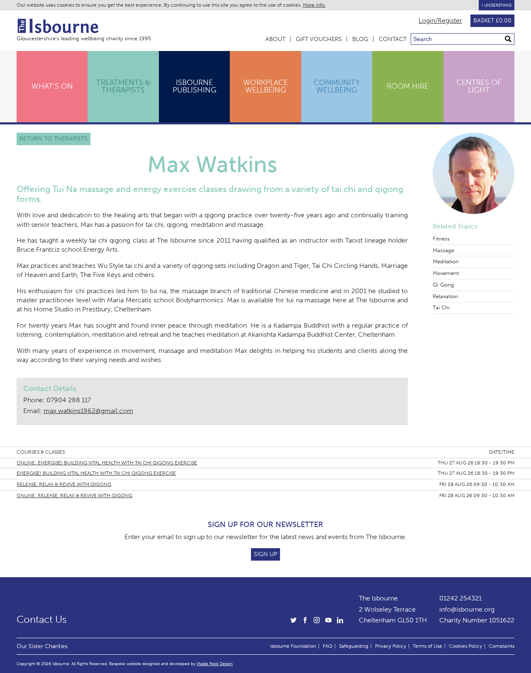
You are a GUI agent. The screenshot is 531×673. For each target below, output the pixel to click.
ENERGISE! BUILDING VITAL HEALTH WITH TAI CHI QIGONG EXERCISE (96, 473)
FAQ (327, 646)
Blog (360, 39)
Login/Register (440, 20)
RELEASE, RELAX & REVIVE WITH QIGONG (64, 484)
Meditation (446, 261)
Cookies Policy (465, 646)
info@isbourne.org (466, 609)
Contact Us (42, 619)
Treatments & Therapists (123, 86)
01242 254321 (460, 598)
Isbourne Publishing (195, 86)
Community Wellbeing (337, 86)
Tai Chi (441, 307)
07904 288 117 (68, 400)
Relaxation (445, 296)
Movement (446, 273)
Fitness (441, 239)
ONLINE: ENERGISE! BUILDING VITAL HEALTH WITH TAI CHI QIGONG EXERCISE (107, 463)
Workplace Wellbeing (265, 86)
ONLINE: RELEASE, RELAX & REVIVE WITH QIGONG (74, 495)
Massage (443, 250)
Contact (393, 39)
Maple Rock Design (215, 663)
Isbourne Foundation (293, 646)
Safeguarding (353, 646)
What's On (52, 86)
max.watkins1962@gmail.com (88, 411)
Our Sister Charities (42, 646)
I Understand (497, 5)
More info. (314, 5)
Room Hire (408, 86)
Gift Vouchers (319, 39)
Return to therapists (53, 138)
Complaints (501, 646)
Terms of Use (427, 646)
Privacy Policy (390, 646)
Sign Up (265, 554)
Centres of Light (478, 86)
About (275, 39)
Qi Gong (443, 285)
